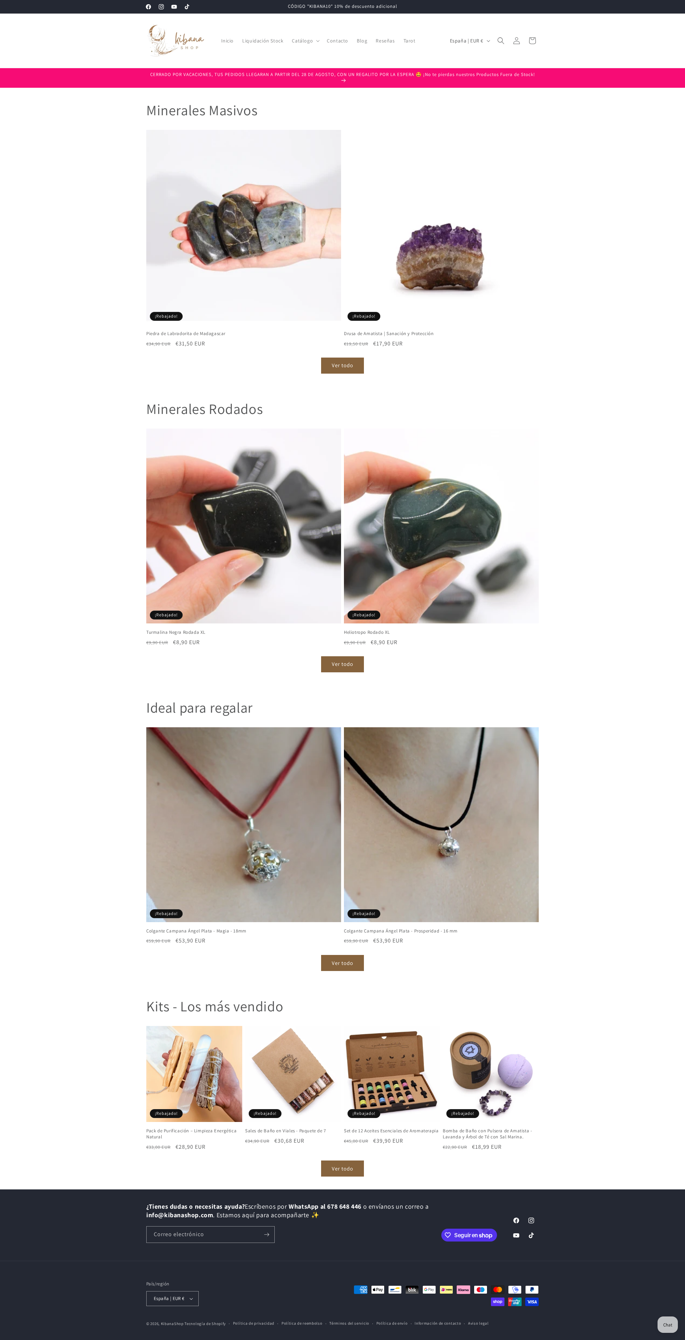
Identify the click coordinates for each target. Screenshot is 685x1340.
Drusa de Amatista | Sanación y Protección (389, 334)
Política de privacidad (253, 1323)
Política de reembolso (302, 1323)
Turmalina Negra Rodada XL (176, 632)
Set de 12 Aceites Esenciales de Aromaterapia (391, 1131)
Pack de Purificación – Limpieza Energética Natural (191, 1134)
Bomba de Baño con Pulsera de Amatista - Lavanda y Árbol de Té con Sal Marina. (487, 1134)
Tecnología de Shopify (205, 1323)
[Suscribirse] (266, 1234)
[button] (305, 40)
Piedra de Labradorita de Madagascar (185, 334)
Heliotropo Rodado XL (367, 632)
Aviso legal (478, 1323)
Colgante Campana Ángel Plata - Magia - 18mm (196, 931)
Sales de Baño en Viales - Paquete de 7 (285, 1131)
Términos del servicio (349, 1323)
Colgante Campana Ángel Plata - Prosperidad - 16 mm (401, 931)
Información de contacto (438, 1323)
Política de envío (392, 1323)
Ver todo (342, 365)
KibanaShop (172, 1323)
